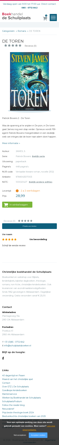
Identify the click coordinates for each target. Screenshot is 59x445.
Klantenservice (9, 394)
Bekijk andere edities (40, 182)
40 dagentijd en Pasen (13, 375)
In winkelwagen (18, 204)
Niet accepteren (20, 435)
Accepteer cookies (38, 435)
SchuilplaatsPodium (12, 401)
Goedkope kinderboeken (14, 390)
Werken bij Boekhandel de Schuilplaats (21, 397)
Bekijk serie (38, 156)
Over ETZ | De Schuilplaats (15, 386)
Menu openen (53, 17)
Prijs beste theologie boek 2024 (18, 412)
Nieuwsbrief (8, 409)
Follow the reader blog (13, 405)
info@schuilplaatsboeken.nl (17, 345)
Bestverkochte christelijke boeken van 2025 (24, 416)
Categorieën (8, 31)
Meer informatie (10, 143)
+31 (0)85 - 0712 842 (14, 342)
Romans (22, 31)
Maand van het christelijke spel (17, 379)
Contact (6, 383)
